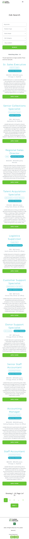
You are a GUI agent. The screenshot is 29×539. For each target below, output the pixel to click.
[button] (14, 524)
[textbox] (12, 29)
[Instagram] (14, 537)
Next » (14, 505)
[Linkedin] (11, 537)
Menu (22, 2)
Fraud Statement (13, 534)
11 (23, 500)
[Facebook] (17, 537)
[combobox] (14, 29)
